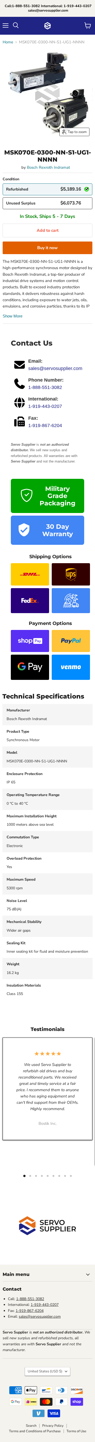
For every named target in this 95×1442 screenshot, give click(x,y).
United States (45, 1371)
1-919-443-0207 (45, 406)
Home (8, 42)
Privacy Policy (53, 1425)
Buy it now (47, 248)
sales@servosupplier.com (55, 368)
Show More (12, 316)
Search (31, 1425)
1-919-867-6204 (45, 425)
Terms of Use (76, 1431)
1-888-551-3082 (45, 387)
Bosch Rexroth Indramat (48, 167)
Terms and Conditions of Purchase (35, 1431)
